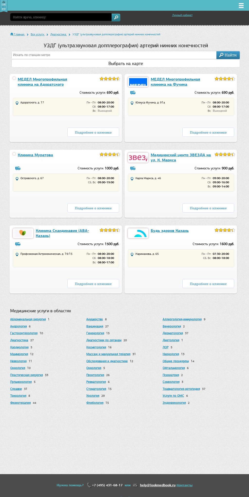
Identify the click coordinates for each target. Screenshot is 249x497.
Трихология (18, 395)
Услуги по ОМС (173, 395)
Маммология (19, 354)
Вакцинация (94, 326)
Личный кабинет (182, 15)
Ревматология (96, 382)
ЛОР (166, 347)
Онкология (17, 368)
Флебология (94, 403)
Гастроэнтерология (23, 333)
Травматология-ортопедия (181, 389)
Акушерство (94, 319)
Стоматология (96, 389)
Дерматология (173, 333)
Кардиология (19, 347)
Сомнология (171, 382)
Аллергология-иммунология (182, 319)
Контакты (185, 485)
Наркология (171, 354)
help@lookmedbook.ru (158, 485)
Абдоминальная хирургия (28, 319)
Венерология (172, 326)
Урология (92, 395)
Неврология (18, 361)
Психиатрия (171, 375)
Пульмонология (21, 382)
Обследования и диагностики (107, 361)
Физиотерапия (20, 403)
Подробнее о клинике (93, 132)
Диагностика (19, 340)
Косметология (96, 347)
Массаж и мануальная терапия (108, 354)
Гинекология (95, 333)
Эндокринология (174, 403)
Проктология (95, 375)
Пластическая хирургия (26, 375)
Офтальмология (174, 368)
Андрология (18, 326)
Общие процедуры (176, 361)
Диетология (171, 340)
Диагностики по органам (103, 340)
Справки (16, 389)
